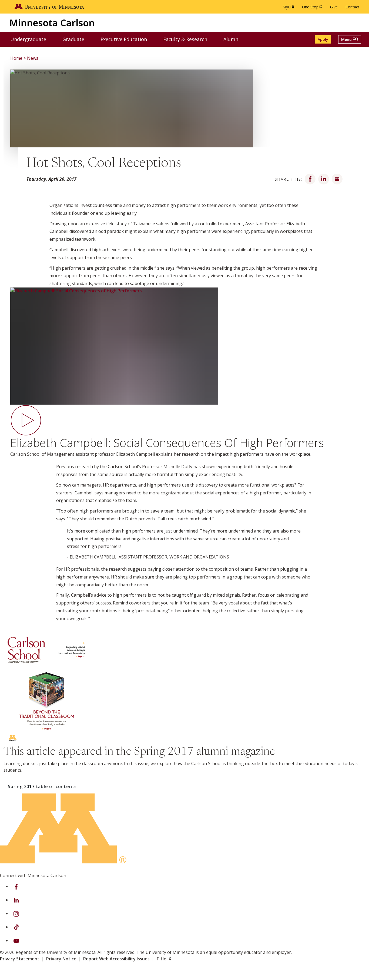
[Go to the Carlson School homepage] (52, 22)
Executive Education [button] (127, 39)
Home (16, 58)
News (32, 58)
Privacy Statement (19, 959)
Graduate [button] (76, 39)
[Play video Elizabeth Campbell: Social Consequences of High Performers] (184, 355)
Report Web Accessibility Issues (116, 959)
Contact (352, 6)
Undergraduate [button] (31, 39)
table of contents (42, 786)
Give (334, 6)
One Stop (313, 8)
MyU (289, 8)
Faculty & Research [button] (188, 39)
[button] (349, 39)
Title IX (163, 959)
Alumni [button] (234, 39)
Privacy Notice (61, 959)
